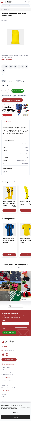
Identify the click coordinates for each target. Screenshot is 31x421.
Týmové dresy (9, 171)
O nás (3, 396)
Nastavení (15, 412)
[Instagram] (6, 354)
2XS (11, 66)
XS (15, 66)
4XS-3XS (5, 66)
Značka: (4, 20)
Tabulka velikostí (7, 74)
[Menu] (29, 2)
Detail (9, 210)
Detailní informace (6, 59)
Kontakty (4, 394)
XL (3, 70)
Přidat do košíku (16, 90)
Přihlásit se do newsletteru (9, 332)
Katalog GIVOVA (5, 383)
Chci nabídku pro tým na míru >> (12, 100)
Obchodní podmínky (6, 372)
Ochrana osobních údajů (7, 374)
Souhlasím (15, 417)
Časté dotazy (5, 369)
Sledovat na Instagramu (17, 305)
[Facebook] (3, 354)
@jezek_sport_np (15, 267)
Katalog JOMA (5, 385)
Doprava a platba (6, 367)
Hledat (27, 5)
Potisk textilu (5, 401)
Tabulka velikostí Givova (7, 380)
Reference (4, 398)
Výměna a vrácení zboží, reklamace (10, 387)
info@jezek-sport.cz (9, 350)
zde (17, 408)
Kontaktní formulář (9, 359)
